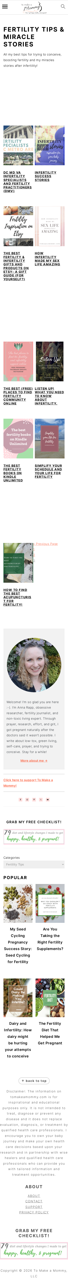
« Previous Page (45, 544)
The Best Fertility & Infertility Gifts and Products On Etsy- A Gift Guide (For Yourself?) (16, 266)
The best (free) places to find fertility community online (18, 396)
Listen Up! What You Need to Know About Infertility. (49, 396)
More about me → (34, 760)
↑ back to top (34, 1081)
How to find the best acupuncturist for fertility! (17, 597)
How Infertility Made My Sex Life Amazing (47, 258)
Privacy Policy (34, 1212)
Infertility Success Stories (46, 176)
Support (34, 1207)
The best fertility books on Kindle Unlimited (13, 473)
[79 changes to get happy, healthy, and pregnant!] (34, 843)
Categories (11, 858)
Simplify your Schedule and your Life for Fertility (48, 471)
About (34, 1196)
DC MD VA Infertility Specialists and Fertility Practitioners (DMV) (17, 182)
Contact (34, 1201)
